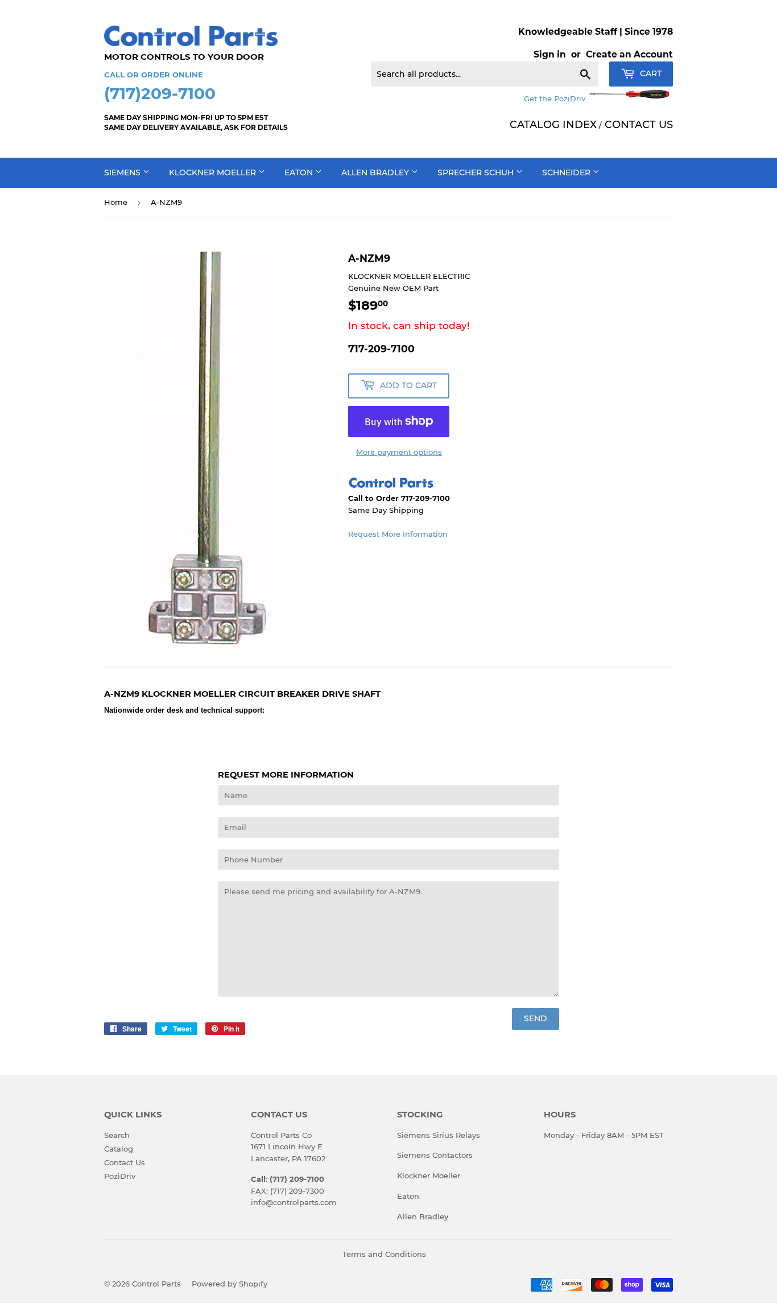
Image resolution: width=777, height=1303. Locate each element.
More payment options (399, 452)
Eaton (299, 172)
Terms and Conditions (384, 1254)
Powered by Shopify (229, 1283)
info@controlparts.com (294, 1202)
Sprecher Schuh (476, 172)
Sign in (550, 54)
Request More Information (398, 534)
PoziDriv (119, 1176)
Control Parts (156, 1283)
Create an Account (629, 54)
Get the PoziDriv (556, 98)
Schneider (567, 172)
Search (117, 1135)
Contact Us (124, 1162)
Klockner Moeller (213, 172)
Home (115, 202)
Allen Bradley (376, 172)
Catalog (118, 1148)
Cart (650, 73)
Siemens (123, 172)
